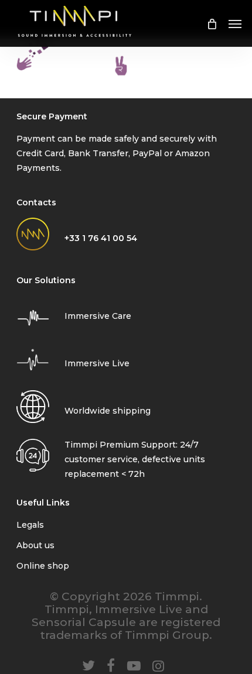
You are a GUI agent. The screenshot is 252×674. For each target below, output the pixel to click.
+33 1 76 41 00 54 (100, 238)
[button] (235, 23)
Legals (30, 525)
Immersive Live (97, 363)
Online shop (42, 565)
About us (35, 545)
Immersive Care (97, 316)
